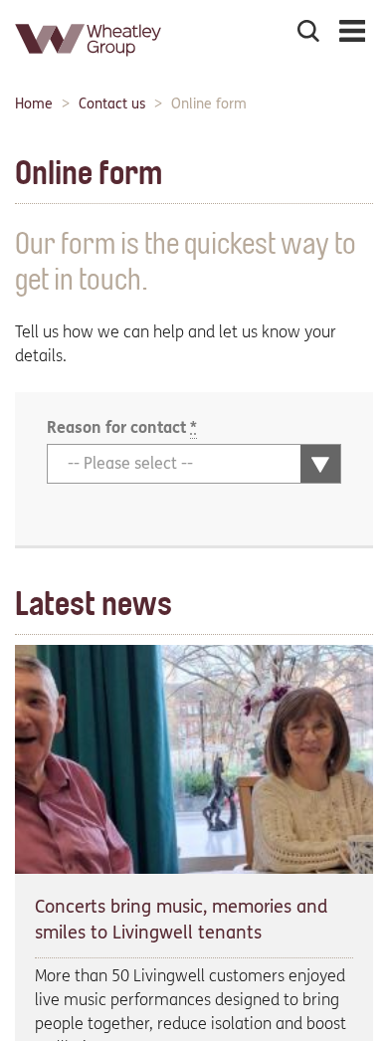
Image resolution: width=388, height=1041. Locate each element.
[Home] (89, 64)
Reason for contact (122, 427)
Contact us (112, 104)
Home (34, 104)
